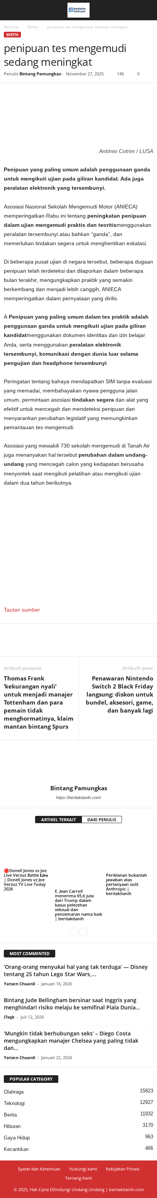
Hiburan (12, 1126)
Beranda (11, 26)
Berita (32, 26)
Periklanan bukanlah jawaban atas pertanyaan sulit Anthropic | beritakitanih (126, 884)
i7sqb (9, 1017)
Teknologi (14, 1103)
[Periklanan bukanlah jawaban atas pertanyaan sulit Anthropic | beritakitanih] (129, 851)
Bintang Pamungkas (40, 74)
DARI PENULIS (101, 819)
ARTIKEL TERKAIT (58, 819)
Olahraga (14, 1092)
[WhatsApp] (64, 94)
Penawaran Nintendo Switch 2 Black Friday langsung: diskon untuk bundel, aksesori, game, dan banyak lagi (119, 694)
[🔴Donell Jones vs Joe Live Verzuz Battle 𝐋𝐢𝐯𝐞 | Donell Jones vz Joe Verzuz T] (27, 849)
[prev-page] (74, 932)
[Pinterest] (46, 94)
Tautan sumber (22, 610)
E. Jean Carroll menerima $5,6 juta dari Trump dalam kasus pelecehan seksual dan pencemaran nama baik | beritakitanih (78, 904)
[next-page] (83, 932)
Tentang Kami (78, 1178)
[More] (82, 94)
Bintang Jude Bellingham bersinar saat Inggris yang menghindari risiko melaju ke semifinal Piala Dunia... (72, 1003)
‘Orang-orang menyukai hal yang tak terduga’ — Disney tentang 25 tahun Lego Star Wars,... (76, 970)
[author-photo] (78, 762)
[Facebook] (11, 94)
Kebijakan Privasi (122, 1169)
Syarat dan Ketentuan (39, 1169)
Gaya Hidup (17, 1138)
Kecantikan (16, 1149)
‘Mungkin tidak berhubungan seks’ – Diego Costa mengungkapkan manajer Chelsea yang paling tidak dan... (71, 1041)
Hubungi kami (83, 1169)
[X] (29, 94)
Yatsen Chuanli (19, 983)
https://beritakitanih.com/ (78, 797)
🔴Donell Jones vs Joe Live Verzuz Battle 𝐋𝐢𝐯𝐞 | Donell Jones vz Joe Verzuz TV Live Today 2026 (26, 880)
